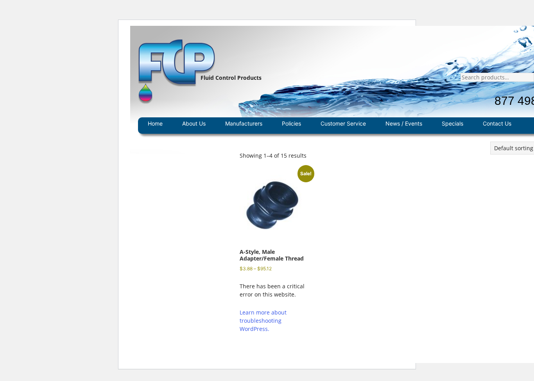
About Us (194, 123)
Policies (291, 123)
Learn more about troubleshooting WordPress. (263, 320)
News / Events (403, 123)
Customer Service (343, 123)
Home (155, 123)
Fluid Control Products (231, 77)
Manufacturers (243, 123)
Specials (452, 123)
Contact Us (497, 123)
